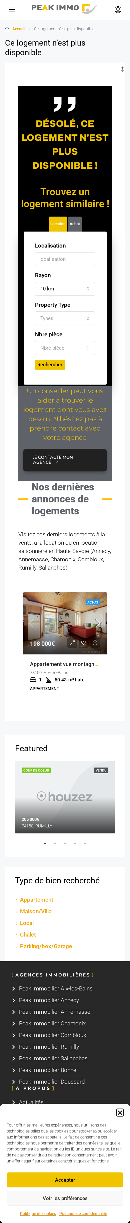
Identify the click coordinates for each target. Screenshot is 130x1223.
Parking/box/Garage (46, 946)
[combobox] (65, 289)
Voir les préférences (65, 1198)
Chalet (28, 934)
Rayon (43, 275)
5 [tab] (88, 846)
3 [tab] (68, 846)
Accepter (65, 1180)
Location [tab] (58, 224)
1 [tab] (48, 846)
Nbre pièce (48, 334)
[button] (120, 1112)
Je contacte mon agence (53, 459)
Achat (92, 602)
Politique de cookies (38, 1213)
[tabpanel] (65, 797)
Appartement (36, 899)
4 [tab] (78, 846)
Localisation (50, 245)
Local (27, 923)
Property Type (52, 304)
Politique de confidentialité (83, 1213)
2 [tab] (58, 846)
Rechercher (49, 365)
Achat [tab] (75, 224)
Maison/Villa (36, 911)
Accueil (18, 29)
